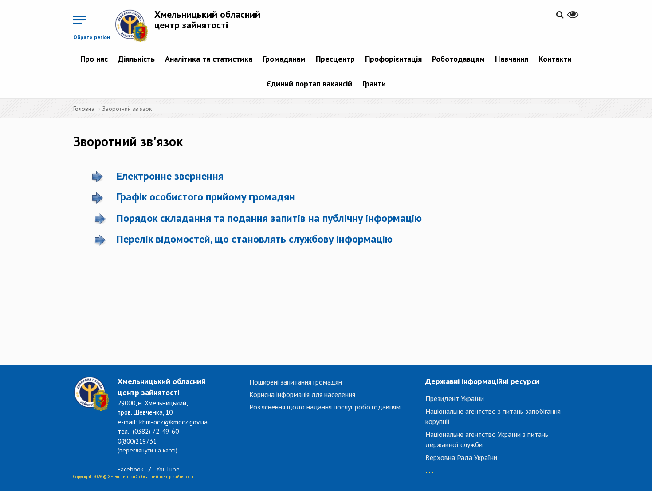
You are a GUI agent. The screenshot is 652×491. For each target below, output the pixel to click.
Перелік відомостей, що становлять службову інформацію (255, 239)
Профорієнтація (393, 59)
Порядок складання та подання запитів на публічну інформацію (269, 218)
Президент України (454, 398)
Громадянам (284, 59)
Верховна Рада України (461, 457)
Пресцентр (335, 59)
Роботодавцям (458, 59)
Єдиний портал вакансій (309, 84)
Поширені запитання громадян (295, 381)
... (429, 468)
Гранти (374, 84)
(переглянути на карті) (147, 450)
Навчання (511, 59)
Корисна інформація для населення (302, 394)
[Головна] (134, 25)
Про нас (94, 59)
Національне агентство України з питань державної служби (486, 439)
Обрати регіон (91, 37)
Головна (83, 109)
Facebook (130, 469)
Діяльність (136, 59)
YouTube (168, 469)
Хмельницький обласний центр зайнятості (207, 19)
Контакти (555, 59)
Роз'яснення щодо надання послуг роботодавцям (325, 406)
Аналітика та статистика (208, 59)
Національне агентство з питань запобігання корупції (493, 416)
